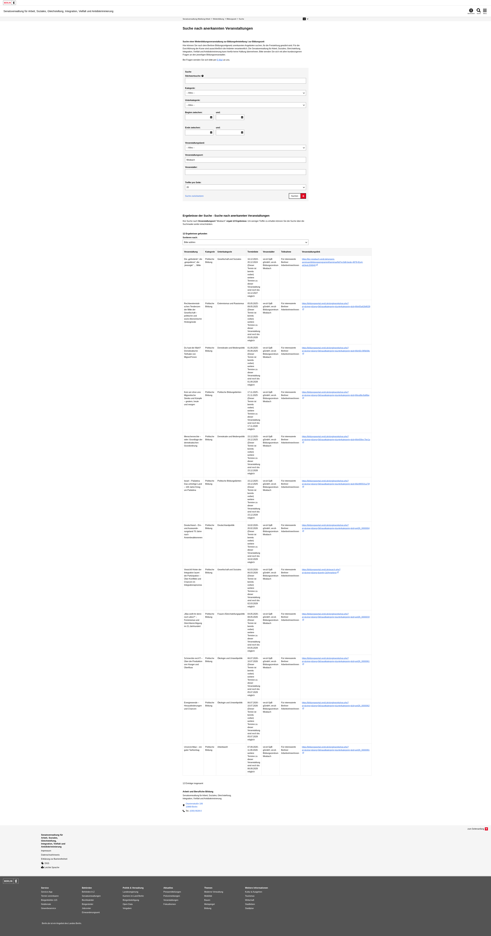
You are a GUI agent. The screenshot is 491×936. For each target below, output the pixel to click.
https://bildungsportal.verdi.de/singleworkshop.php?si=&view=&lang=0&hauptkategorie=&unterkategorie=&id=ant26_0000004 (336, 526)
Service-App (46, 892)
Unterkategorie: (192, 100)
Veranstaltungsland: (195, 143)
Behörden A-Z (88, 892)
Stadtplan (249, 908)
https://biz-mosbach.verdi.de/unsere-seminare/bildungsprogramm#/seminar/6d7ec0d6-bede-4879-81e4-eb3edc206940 (332, 262)
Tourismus (249, 896)
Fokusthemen (169, 904)
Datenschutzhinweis (50, 855)
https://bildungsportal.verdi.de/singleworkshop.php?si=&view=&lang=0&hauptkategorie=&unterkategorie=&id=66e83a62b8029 (336, 305)
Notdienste (46, 904)
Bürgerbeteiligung (131, 900)
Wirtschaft (249, 900)
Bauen (207, 900)
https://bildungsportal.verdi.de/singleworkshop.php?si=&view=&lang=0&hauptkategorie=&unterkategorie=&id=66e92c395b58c (336, 349)
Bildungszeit (231, 19)
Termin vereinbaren (50, 896)
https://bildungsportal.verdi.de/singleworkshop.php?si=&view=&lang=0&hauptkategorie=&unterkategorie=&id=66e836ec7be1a (336, 438)
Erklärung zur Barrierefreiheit (54, 859)
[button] (305, 19)
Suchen (294, 196)
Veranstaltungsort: (194, 155)
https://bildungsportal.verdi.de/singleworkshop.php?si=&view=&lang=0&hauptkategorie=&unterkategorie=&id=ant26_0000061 (336, 659)
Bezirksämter (88, 900)
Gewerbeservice (48, 908)
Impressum (46, 851)
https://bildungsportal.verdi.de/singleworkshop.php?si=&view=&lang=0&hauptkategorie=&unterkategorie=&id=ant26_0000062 (336, 704)
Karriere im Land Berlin (133, 896)
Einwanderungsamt (91, 912)
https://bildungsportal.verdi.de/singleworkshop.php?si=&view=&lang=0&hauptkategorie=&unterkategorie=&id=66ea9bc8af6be (335, 393)
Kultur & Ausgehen (253, 892)
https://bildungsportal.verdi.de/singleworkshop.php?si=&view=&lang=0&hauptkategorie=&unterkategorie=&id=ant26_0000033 (336, 615)
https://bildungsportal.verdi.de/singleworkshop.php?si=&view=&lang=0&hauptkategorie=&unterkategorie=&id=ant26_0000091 (336, 748)
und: (218, 112)
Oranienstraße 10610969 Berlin (194, 805)
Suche (241, 19)
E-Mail (220, 60)
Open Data (128, 904)
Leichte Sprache (51, 867)
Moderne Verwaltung (213, 892)
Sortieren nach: (190, 237)
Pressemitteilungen (172, 892)
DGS (47, 863)
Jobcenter (86, 908)
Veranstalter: (191, 167)
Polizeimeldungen (171, 896)
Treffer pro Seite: (193, 182)
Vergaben (127, 908)
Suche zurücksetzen (194, 196)
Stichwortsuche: (194, 76)
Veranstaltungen (170, 900)
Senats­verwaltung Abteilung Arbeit (196, 19)
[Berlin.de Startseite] (9, 3)
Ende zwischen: (193, 127)
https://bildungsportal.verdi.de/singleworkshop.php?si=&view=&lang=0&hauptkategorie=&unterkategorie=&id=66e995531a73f (336, 482)
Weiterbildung (218, 19)
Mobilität (208, 896)
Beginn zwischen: (193, 112)
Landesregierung (130, 892)
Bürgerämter (87, 904)
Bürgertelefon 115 (49, 900)
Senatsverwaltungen (91, 896)
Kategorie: (190, 88)
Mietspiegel (209, 904)
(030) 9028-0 (196, 811)
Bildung (207, 908)
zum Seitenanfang (476, 829)
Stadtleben (250, 904)
